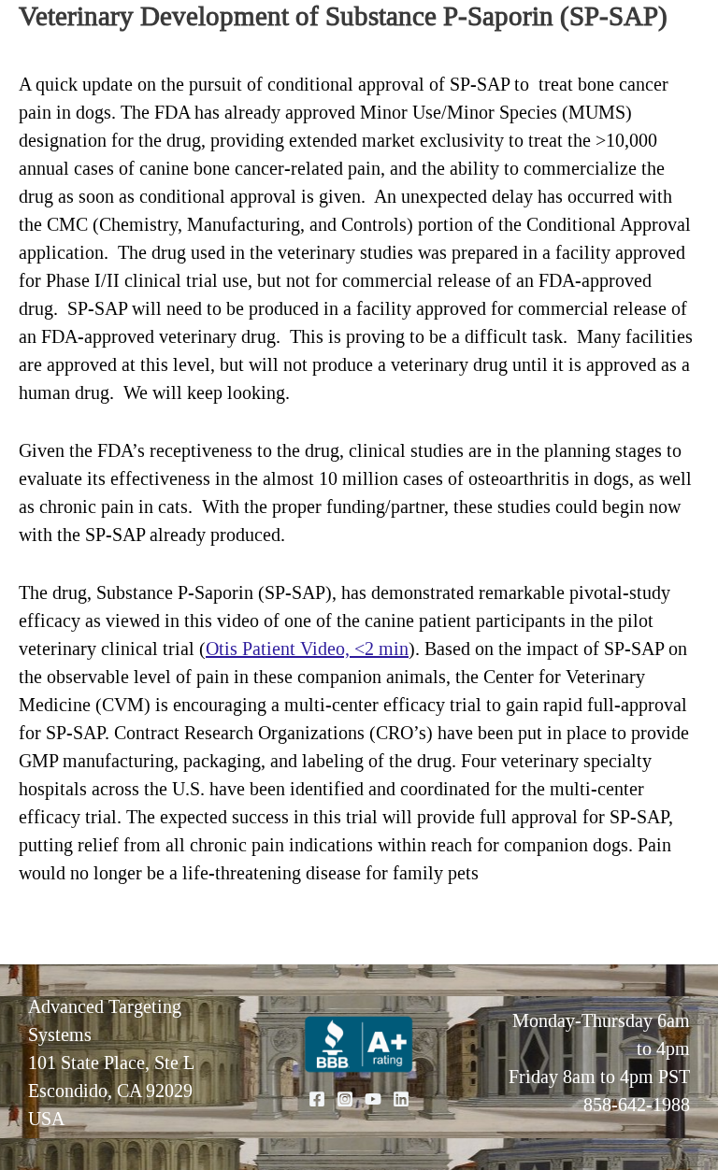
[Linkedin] (401, 1099)
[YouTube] (373, 1099)
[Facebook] (317, 1099)
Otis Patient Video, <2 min (307, 648)
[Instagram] (345, 1099)
